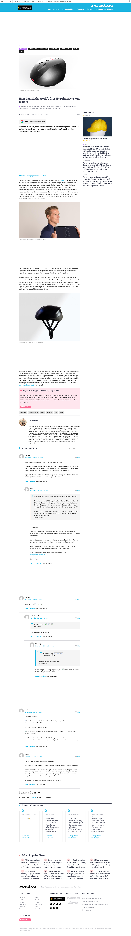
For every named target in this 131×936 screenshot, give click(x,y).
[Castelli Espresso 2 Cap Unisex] (97, 126)
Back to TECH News (25, 45)
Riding (75, 48)
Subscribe (26, 407)
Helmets (49, 412)
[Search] (2, 1)
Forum (37, 897)
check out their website (26, 385)
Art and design (33, 48)
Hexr (62, 180)
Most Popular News (34, 855)
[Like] (76, 458)
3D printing (23, 412)
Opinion (37, 900)
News (21, 900)
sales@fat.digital (103, 904)
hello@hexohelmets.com (37, 554)
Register (32, 481)
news (56, 412)
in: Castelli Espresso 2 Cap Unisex (27, 837)
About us (22, 897)
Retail (69, 48)
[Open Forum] (93, 9)
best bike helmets (33, 412)
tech (61, 412)
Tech (21, 51)
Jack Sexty (33, 420)
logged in (32, 797)
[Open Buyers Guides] (74, 9)
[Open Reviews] (60, 9)
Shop (36, 906)
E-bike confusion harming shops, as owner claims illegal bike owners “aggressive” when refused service (31, 876)
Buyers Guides (23, 904)
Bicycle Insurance (40, 909)
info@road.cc (97, 898)
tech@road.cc (95, 901)
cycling (42, 412)
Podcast (37, 902)
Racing (63, 48)
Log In (26, 481)
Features (22, 906)
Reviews (22, 902)
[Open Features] (85, 9)
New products (54, 48)
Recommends (39, 904)
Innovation (43, 48)
